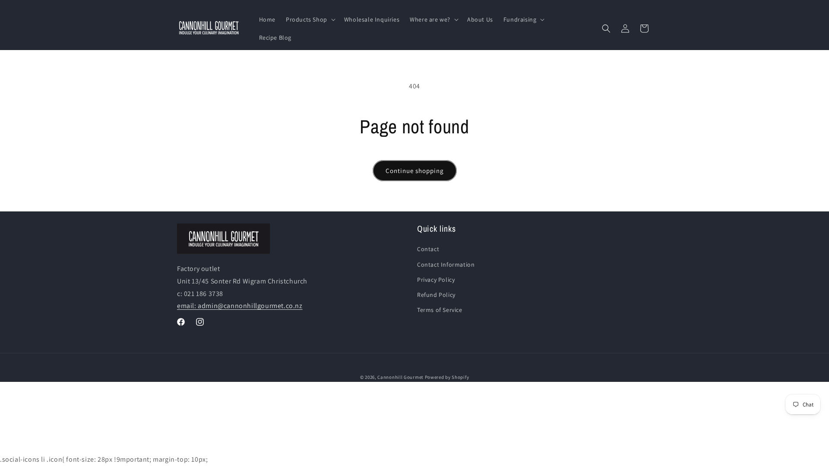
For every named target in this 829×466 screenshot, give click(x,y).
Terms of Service (439, 310)
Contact (428, 249)
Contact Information (446, 264)
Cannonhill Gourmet (400, 377)
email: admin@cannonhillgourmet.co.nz (240, 305)
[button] (310, 19)
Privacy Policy (436, 279)
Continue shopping (415, 171)
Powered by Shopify (447, 377)
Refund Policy (436, 295)
